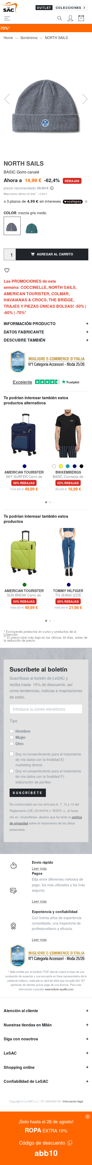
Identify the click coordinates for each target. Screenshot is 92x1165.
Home (8, 37)
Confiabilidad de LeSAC (26, 1081)
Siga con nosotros (21, 1039)
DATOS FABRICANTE (24, 332)
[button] (46, 502)
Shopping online (19, 1067)
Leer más (39, 868)
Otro (19, 743)
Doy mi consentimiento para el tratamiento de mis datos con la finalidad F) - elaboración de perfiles (48, 776)
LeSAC (10, 1053)
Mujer (20, 737)
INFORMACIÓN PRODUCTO (29, 323)
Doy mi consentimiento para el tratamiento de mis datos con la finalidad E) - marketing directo (48, 760)
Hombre (22, 731)
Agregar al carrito (55, 254)
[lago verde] (31, 226)
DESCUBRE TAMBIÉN (24, 340)
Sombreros (29, 37)
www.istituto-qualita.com (59, 989)
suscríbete (28, 793)
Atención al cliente (21, 1010)
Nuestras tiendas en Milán (28, 1025)
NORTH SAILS (56, 37)
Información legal (73, 1101)
